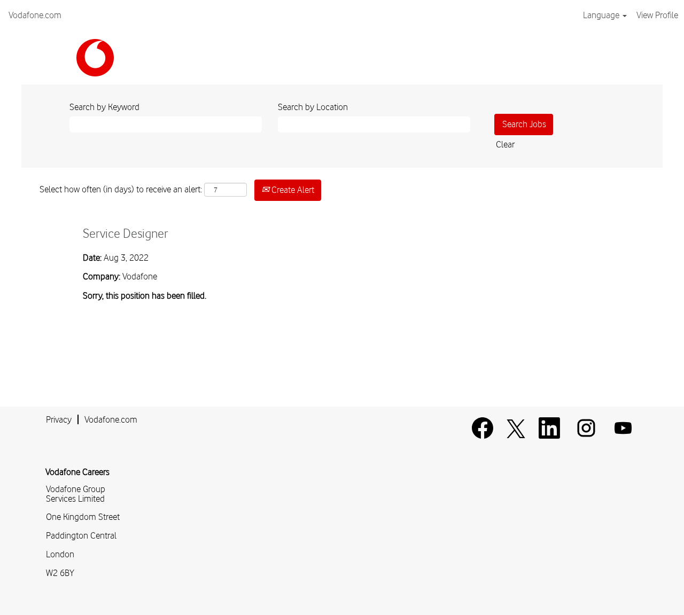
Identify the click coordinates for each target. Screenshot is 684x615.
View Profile (657, 15)
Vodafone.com (35, 15)
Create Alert (291, 189)
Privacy (59, 419)
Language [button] (602, 15)
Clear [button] (505, 144)
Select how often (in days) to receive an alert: (121, 189)
